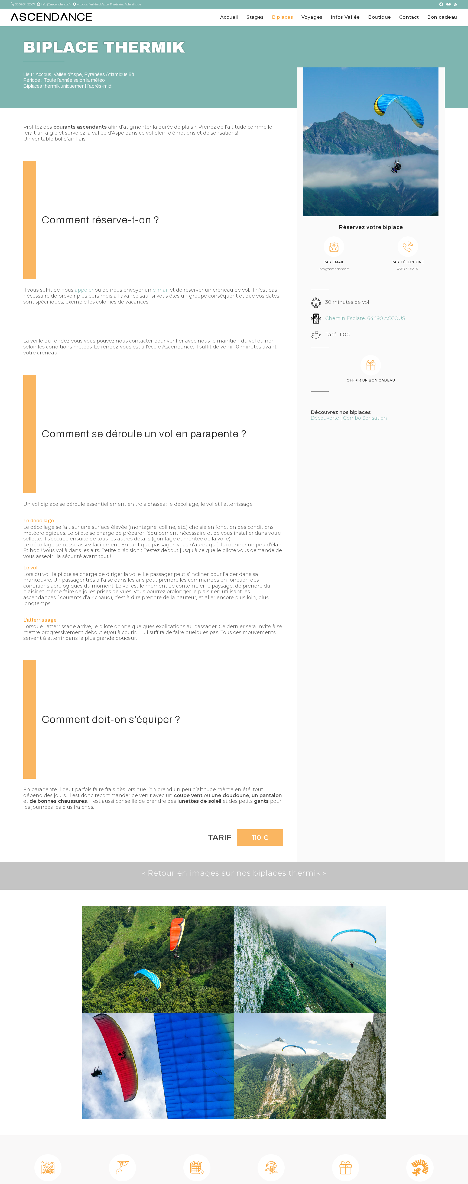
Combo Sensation (365, 418)
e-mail (160, 290)
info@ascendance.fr (55, 4)
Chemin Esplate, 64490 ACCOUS (365, 318)
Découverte (325, 418)
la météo (95, 80)
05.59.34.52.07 (25, 4)
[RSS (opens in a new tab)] (454, 4)
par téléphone (408, 262)
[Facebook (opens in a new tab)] (441, 4)
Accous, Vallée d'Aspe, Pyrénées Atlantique (108, 4)
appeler (84, 290)
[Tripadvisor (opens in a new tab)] (448, 4)
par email (334, 262)
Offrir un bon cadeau (371, 380)
